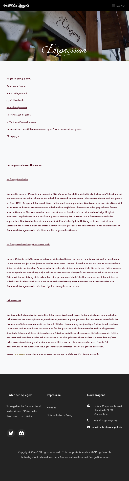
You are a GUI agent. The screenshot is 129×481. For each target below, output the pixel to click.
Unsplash (77, 457)
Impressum (19, 353)
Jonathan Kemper (58, 457)
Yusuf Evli (37, 457)
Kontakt (51, 407)
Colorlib (106, 452)
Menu (120, 6)
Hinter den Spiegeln (16, 5)
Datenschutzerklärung (59, 415)
